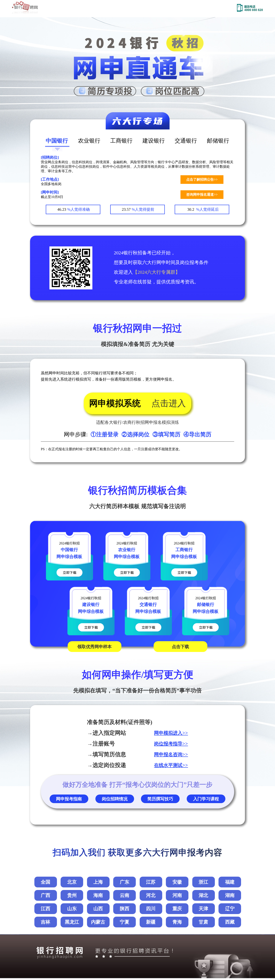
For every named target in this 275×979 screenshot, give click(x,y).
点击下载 (180, 646)
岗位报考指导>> (171, 743)
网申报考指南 (69, 798)
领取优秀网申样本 (94, 646)
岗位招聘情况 (115, 798)
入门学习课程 (206, 798)
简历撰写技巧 (160, 798)
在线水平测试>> (171, 765)
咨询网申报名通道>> (202, 194)
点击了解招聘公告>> (202, 179)
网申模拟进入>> (171, 733)
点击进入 (168, 403)
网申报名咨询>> (171, 754)
